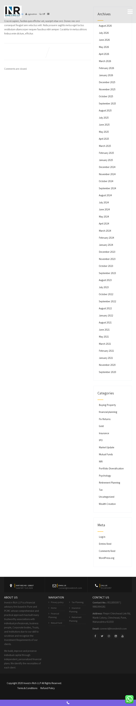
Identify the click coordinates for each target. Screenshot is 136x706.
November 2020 (107, 364)
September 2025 (107, 103)
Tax (101, 489)
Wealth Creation (107, 503)
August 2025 (105, 110)
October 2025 (106, 96)
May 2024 (104, 216)
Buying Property (107, 405)
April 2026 (104, 54)
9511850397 (113, 602)
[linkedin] (115, 636)
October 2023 (106, 266)
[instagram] (109, 636)
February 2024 (106, 237)
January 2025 (106, 160)
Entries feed (105, 543)
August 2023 (105, 280)
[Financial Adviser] (13, 11)
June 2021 (104, 329)
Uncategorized (106, 496)
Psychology (105, 475)
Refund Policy (47, 688)
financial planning (108, 412)
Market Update (106, 447)
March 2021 (105, 343)
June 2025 (104, 124)
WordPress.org (106, 558)
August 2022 (105, 308)
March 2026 (105, 61)
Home (53, 608)
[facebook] (95, 636)
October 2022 (106, 294)
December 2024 (107, 167)
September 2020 (107, 372)
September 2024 (107, 188)
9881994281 (99, 606)
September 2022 (107, 301)
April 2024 (104, 223)
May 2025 (104, 131)
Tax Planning (77, 602)
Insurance (104, 433)
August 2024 (105, 195)
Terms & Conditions (27, 688)
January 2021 (106, 357)
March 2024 (105, 230)
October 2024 (106, 181)
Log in (102, 536)
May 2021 (104, 336)
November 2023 (107, 259)
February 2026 (106, 68)
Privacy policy (57, 602)
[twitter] (102, 636)
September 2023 (107, 273)
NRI (101, 461)
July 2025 (104, 117)
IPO (101, 440)
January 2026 (106, 75)
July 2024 (104, 202)
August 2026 (105, 25)
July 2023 (104, 287)
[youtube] (122, 636)
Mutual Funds (106, 454)
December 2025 (107, 82)
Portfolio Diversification (111, 468)
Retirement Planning (109, 482)
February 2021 (106, 350)
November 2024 (107, 174)
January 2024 (106, 244)
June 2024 (104, 209)
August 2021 (105, 322)
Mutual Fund (56, 623)
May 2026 (104, 47)
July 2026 (104, 32)
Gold (101, 426)
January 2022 (106, 315)
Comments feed (107, 551)
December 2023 (107, 251)
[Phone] (68, 703)
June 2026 (104, 39)
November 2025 (107, 89)
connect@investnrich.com (113, 628)
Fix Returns (104, 419)
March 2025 (105, 145)
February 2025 (106, 152)
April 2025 (104, 138)
